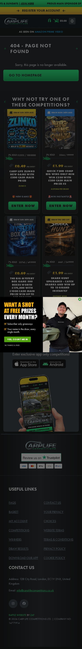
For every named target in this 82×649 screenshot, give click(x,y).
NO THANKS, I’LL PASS (12, 345)
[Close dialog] (79, 299)
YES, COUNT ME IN (17, 339)
